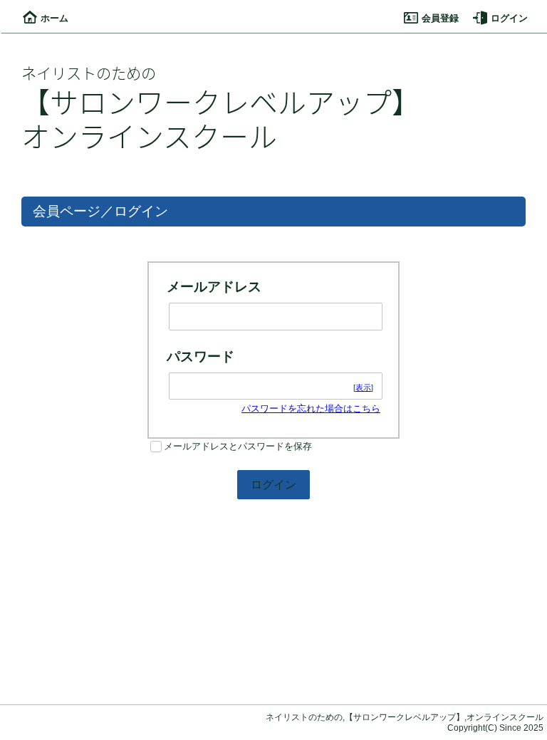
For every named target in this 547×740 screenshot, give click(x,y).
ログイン (509, 18)
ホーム (54, 18)
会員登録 (440, 18)
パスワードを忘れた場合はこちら (310, 408)
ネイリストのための (88, 72)
